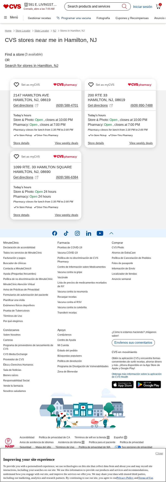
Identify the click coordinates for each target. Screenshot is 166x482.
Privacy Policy (125, 477)
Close (159, 453)
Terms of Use (145, 477)
